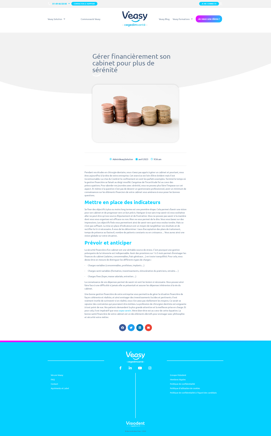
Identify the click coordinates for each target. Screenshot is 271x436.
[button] (122, 327)
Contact (54, 383)
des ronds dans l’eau (134, 431)
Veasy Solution (55, 19)
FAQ (53, 379)
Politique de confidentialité (182, 383)
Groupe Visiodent (178, 375)
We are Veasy (57, 375)
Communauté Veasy (90, 19)
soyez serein (125, 310)
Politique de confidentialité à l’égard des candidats (193, 392)
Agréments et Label (60, 388)
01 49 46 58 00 (59, 3)
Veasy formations (181, 19)
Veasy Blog (164, 19)
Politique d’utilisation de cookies (185, 388)
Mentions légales (178, 379)
